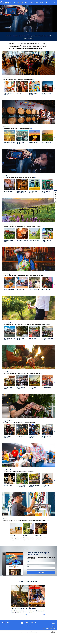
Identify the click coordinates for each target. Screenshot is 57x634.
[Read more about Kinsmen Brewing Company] (22, 380)
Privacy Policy (52, 624)
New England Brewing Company (9, 339)
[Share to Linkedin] (55, 201)
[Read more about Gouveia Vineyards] (47, 135)
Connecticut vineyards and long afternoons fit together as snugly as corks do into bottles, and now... (19, 611)
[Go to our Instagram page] (5, 622)
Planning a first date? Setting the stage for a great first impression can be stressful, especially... (36, 611)
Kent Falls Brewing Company (46, 241)
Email (28, 566)
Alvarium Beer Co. (8, 485)
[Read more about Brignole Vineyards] (34, 135)
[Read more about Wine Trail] (28, 528)
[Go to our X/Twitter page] (4, 622)
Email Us (3, 623)
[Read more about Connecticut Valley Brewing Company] (22, 478)
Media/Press (9, 631)
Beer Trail (12, 535)
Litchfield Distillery (8, 191)
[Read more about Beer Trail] (16, 528)
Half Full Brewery (20, 289)
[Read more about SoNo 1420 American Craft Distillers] (22, 184)
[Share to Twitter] (55, 196)
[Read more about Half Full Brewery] (22, 282)
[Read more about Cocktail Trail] (41, 528)
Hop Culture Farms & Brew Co (46, 94)
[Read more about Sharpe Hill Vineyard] (34, 233)
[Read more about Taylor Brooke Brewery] (22, 233)
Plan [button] (22, 2)
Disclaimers (53, 626)
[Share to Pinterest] (55, 198)
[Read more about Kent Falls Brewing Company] (47, 233)
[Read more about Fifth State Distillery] (34, 282)
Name (28, 561)
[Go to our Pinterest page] (8, 622)
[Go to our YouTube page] (7, 622)
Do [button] (10, 2)
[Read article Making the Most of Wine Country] (19, 596)
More (26, 614)
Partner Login (20, 631)
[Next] (54, 88)
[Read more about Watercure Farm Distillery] (34, 184)
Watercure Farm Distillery (33, 192)
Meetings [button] (31, 2)
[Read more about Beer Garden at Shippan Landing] (47, 331)
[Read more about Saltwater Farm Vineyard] (22, 135)
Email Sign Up (14, 631)
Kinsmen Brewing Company (20, 388)
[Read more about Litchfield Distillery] (9, 184)
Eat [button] (18, 2)
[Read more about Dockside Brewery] (34, 331)
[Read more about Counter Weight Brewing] (34, 86)
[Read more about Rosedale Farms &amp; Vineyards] (34, 380)
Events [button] (26, 2)
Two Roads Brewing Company (9, 94)
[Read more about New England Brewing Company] (9, 331)
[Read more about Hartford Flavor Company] (47, 184)
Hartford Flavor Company (46, 192)
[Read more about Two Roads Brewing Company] (9, 86)
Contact (3, 631)
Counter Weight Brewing (33, 94)
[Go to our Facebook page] (2, 622)
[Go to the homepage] (5, 2)
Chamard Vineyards (46, 387)
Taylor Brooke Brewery (22, 240)
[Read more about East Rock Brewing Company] (47, 429)
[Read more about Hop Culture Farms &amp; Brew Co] (47, 86)
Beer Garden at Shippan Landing (47, 339)
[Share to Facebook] (55, 194)
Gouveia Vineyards (46, 142)
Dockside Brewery (33, 338)
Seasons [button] (41, 2)
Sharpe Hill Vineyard (34, 240)
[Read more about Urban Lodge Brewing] (9, 282)
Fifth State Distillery (34, 289)
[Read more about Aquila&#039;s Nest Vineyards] (9, 135)
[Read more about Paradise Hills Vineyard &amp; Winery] (34, 478)
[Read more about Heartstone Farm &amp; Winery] (9, 233)
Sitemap (53, 623)
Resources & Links (52, 622)
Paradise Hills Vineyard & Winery (34, 486)
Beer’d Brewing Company (45, 486)
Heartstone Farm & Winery (8, 241)
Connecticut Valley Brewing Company (21, 486)
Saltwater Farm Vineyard (20, 143)
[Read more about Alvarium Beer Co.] (9, 478)
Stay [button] (14, 2)
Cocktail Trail (38, 535)
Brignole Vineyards (33, 142)
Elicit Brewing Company (7, 437)
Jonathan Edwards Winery (8, 388)
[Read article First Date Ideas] (36, 596)
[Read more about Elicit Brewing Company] (9, 429)
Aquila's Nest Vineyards (9, 142)
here (33, 79)
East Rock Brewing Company (46, 437)
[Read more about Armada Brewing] (47, 282)
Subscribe (40, 572)
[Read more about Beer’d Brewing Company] (47, 478)
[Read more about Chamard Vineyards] (47, 380)
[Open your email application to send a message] (55, 192)
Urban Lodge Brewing (9, 289)
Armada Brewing (46, 289)
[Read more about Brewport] (22, 86)
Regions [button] (36, 2)
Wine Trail (25, 535)
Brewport (18, 93)
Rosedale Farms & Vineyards (33, 388)
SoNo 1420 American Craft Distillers (21, 192)
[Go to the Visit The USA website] (53, 632)
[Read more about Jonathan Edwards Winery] (9, 380)
